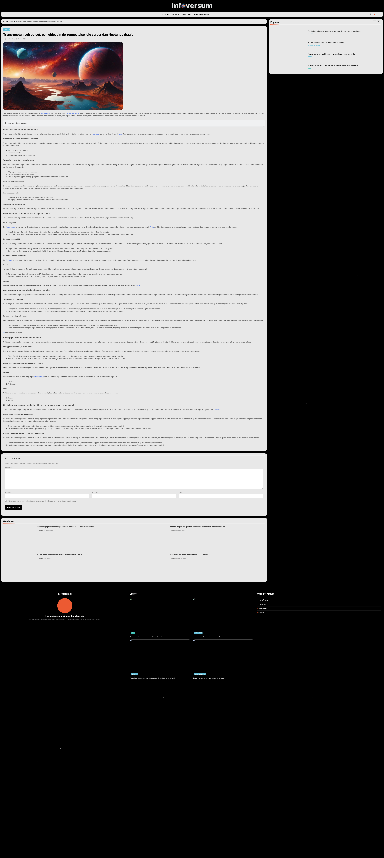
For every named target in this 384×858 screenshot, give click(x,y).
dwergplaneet (39, 377)
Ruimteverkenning (201, 14)
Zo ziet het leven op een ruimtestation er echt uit (208, 678)
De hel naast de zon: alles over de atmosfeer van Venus (59, 555)
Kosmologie (186, 14)
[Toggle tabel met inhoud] (261, 123)
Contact (261, 612)
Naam (8, 492)
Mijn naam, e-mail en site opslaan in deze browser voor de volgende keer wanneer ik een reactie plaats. (42, 501)
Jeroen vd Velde (10, 39)
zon (120, 134)
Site (180, 492)
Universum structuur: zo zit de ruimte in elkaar (207, 637)
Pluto (152, 227)
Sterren (175, 14)
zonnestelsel (45, 113)
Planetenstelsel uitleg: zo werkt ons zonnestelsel (188, 555)
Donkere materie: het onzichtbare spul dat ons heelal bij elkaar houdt (333, 42)
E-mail (95, 492)
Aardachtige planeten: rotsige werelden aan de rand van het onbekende (65, 527)
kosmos (217, 409)
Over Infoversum (263, 600)
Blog (309, 34)
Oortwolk (9, 260)
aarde (138, 285)
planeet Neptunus (72, 113)
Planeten (165, 14)
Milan (41, 530)
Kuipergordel (10, 227)
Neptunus (95, 134)
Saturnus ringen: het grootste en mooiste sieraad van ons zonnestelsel (197, 527)
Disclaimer (262, 604)
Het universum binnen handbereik (64, 616)
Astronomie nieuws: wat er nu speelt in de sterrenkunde (329, 65)
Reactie (8, 468)
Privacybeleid (262, 608)
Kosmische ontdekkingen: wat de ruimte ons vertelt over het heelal (333, 31)
